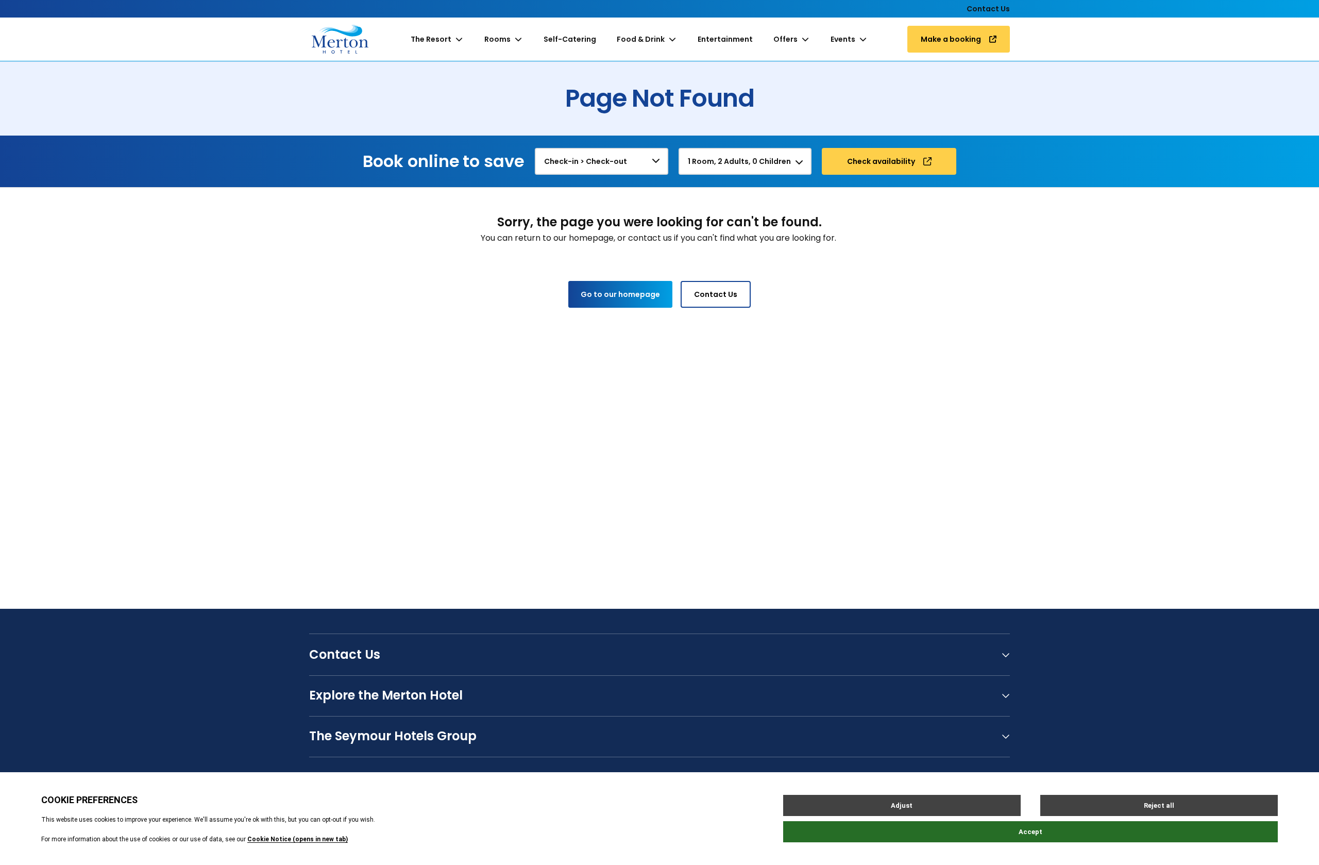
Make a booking (951, 39)
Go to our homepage (620, 294)
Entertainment (725, 39)
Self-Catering (570, 39)
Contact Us (988, 8)
